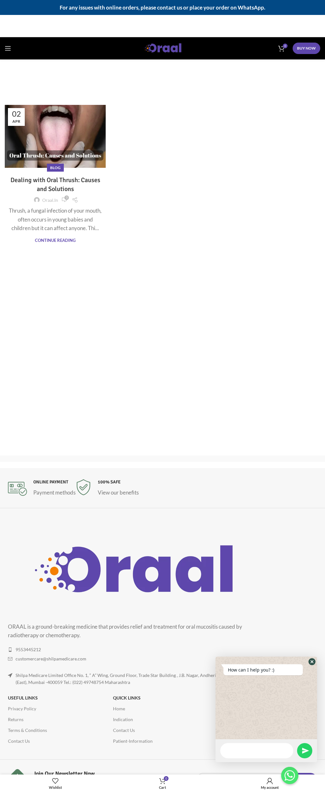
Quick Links (127, 697)
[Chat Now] (289, 775)
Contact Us (19, 741)
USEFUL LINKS (23, 697)
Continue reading (55, 240)
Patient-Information (133, 741)
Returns (15, 719)
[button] (311, 661)
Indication (123, 719)
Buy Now (306, 48)
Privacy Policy (22, 708)
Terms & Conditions (27, 730)
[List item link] (139, 649)
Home (121, 83)
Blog (55, 167)
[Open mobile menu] (8, 48)
